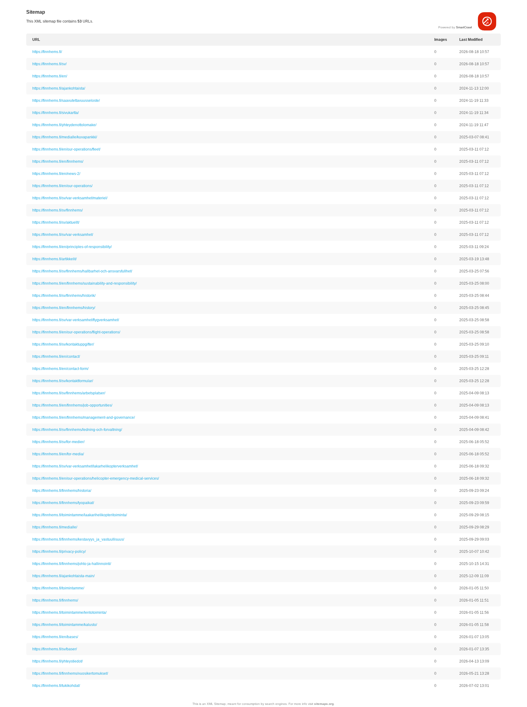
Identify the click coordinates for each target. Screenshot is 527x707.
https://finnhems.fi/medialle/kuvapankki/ (64, 137)
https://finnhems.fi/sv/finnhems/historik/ (63, 295)
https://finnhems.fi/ (47, 52)
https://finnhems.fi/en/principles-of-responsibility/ (72, 247)
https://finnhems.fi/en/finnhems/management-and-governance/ (83, 417)
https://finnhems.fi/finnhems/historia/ (61, 491)
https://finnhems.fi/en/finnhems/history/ (63, 308)
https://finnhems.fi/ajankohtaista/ (58, 88)
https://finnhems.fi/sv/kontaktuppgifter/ (63, 344)
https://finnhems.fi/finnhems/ (55, 600)
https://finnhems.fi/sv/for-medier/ (58, 442)
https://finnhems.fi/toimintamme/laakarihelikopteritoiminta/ (79, 515)
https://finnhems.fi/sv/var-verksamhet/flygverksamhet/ (75, 320)
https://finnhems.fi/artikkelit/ (54, 259)
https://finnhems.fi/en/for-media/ (58, 454)
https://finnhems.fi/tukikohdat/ (56, 686)
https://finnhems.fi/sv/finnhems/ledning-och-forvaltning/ (77, 430)
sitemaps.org (324, 703)
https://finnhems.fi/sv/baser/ (54, 649)
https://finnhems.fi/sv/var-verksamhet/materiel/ (69, 198)
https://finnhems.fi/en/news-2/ (56, 174)
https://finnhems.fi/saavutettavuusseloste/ (66, 100)
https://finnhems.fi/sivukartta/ (55, 113)
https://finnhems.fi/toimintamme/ (58, 588)
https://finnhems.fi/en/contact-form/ (60, 369)
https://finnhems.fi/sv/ (49, 64)
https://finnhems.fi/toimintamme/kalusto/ (64, 625)
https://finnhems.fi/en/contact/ (56, 356)
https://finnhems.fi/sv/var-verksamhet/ (62, 235)
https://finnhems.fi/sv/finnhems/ (57, 210)
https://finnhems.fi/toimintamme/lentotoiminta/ (69, 612)
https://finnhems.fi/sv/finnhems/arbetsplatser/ (68, 393)
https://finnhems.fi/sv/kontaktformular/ (62, 381)
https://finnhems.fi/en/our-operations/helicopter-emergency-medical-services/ (95, 478)
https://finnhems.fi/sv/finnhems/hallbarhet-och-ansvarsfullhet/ (82, 271)
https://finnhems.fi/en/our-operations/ (62, 186)
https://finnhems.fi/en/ (49, 76)
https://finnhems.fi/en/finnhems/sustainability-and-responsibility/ (84, 283)
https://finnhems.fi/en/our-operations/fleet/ (66, 149)
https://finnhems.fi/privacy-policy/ (59, 551)
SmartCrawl (464, 27)
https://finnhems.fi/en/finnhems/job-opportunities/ (72, 405)
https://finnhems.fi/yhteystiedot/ (57, 661)
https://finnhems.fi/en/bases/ (55, 637)
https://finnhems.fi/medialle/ (54, 527)
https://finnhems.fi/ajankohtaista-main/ (63, 576)
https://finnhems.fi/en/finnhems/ (57, 161)
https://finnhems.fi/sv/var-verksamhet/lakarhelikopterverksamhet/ (85, 466)
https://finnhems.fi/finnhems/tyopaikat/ (63, 503)
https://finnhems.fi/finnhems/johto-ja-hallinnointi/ (71, 564)
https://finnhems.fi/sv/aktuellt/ (55, 222)
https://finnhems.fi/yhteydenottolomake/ (64, 125)
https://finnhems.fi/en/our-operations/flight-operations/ (76, 332)
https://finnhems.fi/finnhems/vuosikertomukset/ (70, 673)
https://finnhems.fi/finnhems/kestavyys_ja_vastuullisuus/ (78, 539)
